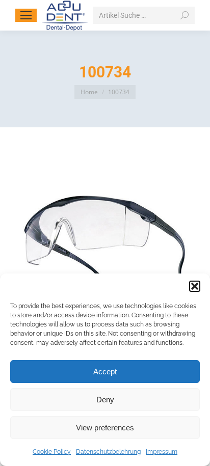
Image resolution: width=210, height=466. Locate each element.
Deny (105, 399)
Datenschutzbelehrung (108, 451)
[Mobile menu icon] (26, 15)
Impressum (161, 451)
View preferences (105, 427)
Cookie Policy (52, 451)
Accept (105, 371)
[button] (195, 286)
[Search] (184, 15)
